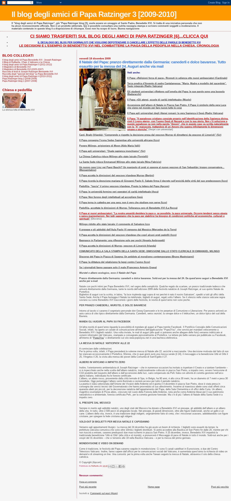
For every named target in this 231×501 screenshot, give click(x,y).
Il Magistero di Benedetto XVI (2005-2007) (22, 69)
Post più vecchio (220, 486)
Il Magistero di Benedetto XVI (16, 67)
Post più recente (87, 486)
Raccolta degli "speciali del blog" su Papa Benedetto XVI (30, 74)
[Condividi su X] (116, 466)
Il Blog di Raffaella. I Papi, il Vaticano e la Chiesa (26, 62)
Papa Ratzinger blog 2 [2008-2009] (19, 78)
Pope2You (98, 337)
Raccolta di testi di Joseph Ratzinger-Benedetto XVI (27, 71)
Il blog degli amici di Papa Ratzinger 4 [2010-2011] (27, 76)
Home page (154, 486)
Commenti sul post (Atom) (104, 493)
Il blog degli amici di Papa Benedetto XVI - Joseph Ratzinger (31, 60)
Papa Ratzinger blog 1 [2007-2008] (19, 81)
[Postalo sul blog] (113, 466)
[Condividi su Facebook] (120, 466)
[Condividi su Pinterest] (123, 466)
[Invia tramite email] (110, 466)
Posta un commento (88, 482)
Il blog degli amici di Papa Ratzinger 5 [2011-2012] (27, 64)
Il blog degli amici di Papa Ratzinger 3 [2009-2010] (94, 14)
